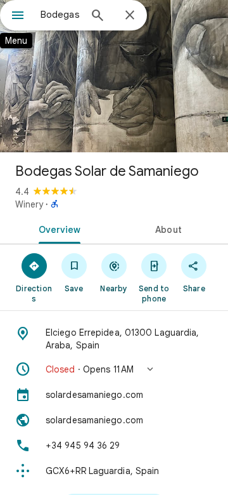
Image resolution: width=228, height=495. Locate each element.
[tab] (57, 228)
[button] (114, 369)
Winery (29, 204)
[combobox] (60, 14)
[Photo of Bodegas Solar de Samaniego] (114, 76)
